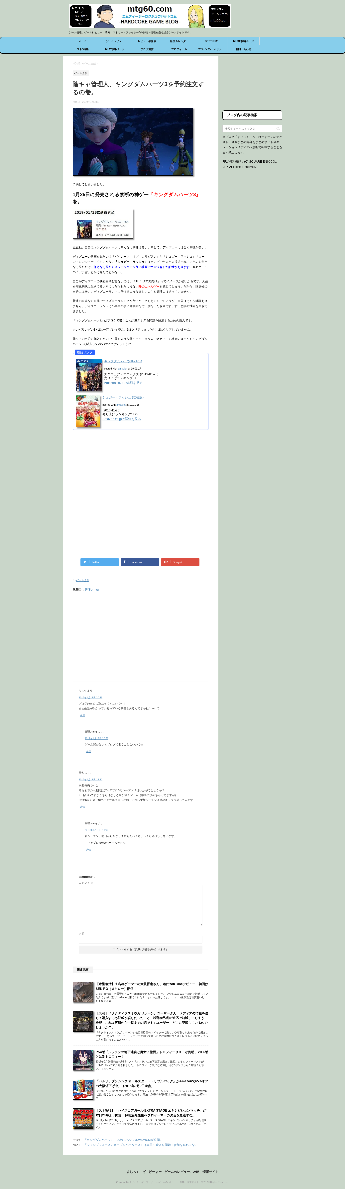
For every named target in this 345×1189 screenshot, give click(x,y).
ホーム (83, 41)
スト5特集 (83, 49)
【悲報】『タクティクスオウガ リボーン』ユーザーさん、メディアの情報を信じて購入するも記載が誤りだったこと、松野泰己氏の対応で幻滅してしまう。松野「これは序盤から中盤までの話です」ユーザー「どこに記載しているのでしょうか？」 (152, 1020)
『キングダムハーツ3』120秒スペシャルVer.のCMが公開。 (123, 1140)
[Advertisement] (106, 466)
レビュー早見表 (147, 41)
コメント (86, 882)
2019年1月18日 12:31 (90, 779)
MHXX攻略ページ (243, 41)
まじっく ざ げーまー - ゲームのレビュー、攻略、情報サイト (173, 1171)
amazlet (122, 368)
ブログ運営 (147, 49)
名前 (81, 933)
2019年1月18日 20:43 (90, 697)
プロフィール (179, 49)
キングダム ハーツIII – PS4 (123, 361)
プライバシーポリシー (211, 49)
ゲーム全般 (82, 580)
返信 (82, 715)
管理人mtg (92, 589)
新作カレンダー (179, 41)
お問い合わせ (243, 49)
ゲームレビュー (115, 41)
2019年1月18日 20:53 (96, 738)
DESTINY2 (211, 41)
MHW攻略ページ (115, 49)
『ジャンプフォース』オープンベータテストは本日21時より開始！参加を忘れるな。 (141, 1145)
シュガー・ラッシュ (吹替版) (123, 397)
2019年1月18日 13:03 (96, 830)
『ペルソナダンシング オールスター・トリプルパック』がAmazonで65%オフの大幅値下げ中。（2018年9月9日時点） (152, 1083)
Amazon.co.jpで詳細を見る (123, 382)
